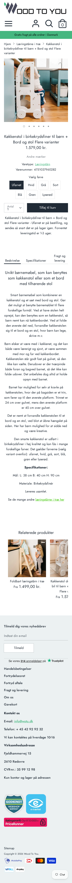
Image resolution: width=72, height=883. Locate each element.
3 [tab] (34, 126)
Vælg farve (36, 177)
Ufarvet (16, 185)
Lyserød (47, 194)
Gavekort (10, 704)
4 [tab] (38, 126)
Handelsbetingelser (17, 668)
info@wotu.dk (23, 721)
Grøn (32, 194)
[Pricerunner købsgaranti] (25, 825)
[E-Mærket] (36, 805)
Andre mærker (36, 157)
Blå (20, 194)
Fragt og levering (59, 258)
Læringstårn (42, 164)
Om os (8, 697)
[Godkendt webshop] (14, 805)
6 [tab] (48, 126)
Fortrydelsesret (14, 676)
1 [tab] (24, 126)
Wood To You (31, 854)
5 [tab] (43, 126)
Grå (43, 185)
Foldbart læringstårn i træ (27, 581)
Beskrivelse (12, 260)
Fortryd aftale (13, 683)
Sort (55, 185)
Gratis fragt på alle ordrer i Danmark (36, 35)
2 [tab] (29, 126)
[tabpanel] (36, 90)
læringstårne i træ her (49, 499)
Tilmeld (19, 648)
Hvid (31, 185)
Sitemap (9, 848)
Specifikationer (36, 260)
